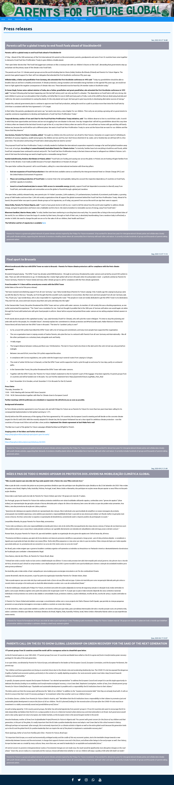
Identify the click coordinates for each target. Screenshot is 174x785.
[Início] (8, 8)
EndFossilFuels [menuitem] (33, 19)
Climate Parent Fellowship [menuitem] (49, 19)
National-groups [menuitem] (20, 19)
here (44, 223)
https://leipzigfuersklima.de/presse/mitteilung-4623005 (25, 442)
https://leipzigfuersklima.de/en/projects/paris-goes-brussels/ (27, 434)
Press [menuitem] (76, 19)
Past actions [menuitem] (65, 19)
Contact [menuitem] (83, 19)
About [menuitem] (10, 19)
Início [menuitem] (3, 19)
